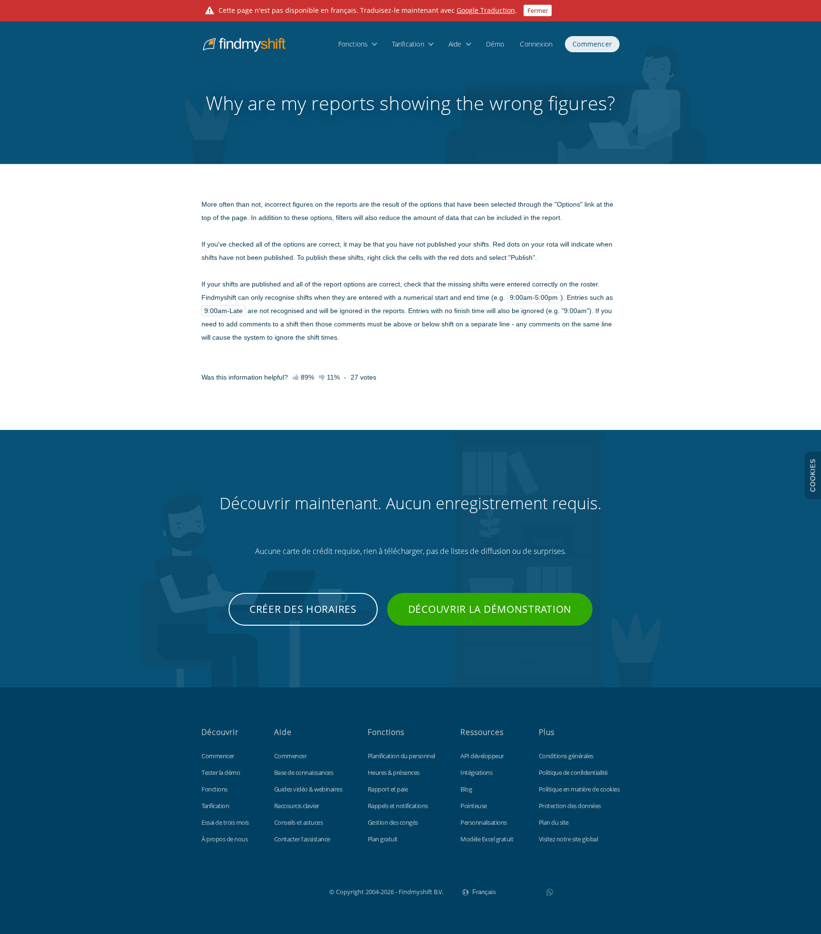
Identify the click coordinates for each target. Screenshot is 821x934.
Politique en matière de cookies (579, 789)
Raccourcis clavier (296, 805)
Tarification (408, 43)
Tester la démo (220, 772)
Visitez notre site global (568, 839)
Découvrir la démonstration (490, 609)
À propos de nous (224, 839)
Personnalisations (483, 822)
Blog (466, 789)
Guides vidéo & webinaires (308, 789)
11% (332, 377)
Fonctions (353, 43)
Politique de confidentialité (573, 772)
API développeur (482, 756)
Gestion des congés (393, 822)
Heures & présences (394, 772)
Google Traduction (486, 10)
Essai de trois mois (225, 822)
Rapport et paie (388, 789)
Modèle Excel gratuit (486, 839)
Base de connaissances (304, 772)
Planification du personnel (401, 756)
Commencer (592, 43)
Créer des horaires (303, 609)
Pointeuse (473, 805)
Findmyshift (281, 890)
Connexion (536, 43)
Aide (455, 43)
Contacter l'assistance (302, 839)
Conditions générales (566, 756)
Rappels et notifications (398, 805)
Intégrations (476, 772)
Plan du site (554, 822)
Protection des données (570, 805)
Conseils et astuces (298, 822)
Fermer (537, 10)
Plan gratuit (383, 839)
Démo (495, 43)
